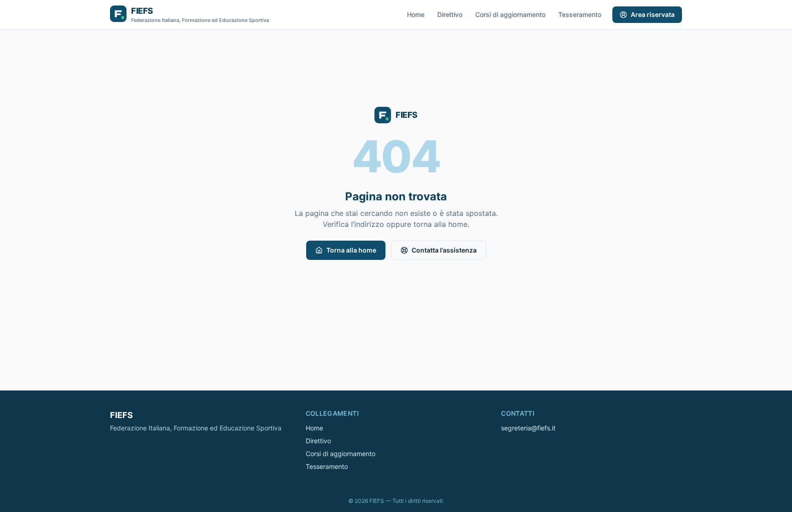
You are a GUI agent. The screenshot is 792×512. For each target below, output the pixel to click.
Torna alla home (351, 250)
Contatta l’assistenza (444, 250)
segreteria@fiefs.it (528, 428)
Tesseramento (579, 14)
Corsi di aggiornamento (510, 14)
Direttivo (449, 14)
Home (415, 14)
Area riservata (653, 14)
